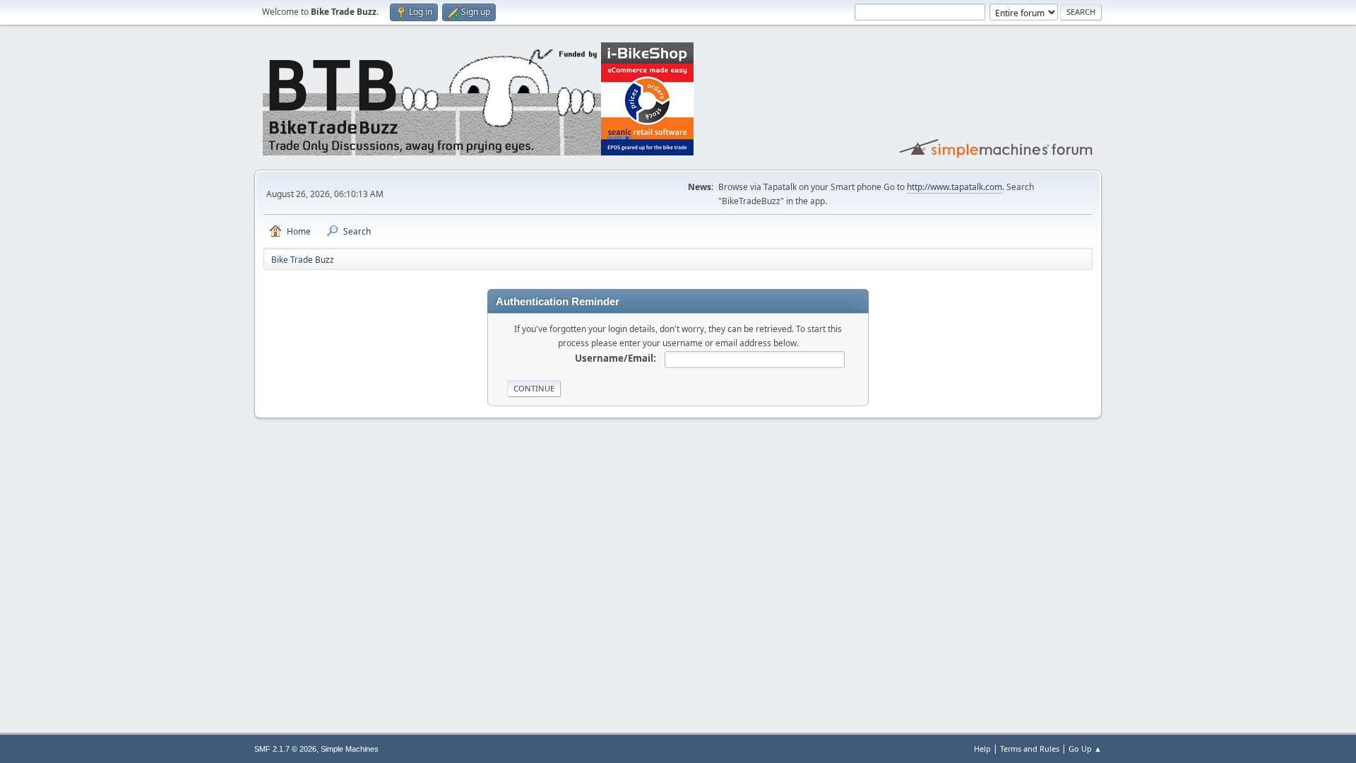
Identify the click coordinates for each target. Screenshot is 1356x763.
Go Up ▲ (1085, 748)
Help (982, 748)
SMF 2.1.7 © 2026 (285, 749)
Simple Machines (350, 749)
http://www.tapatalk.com (954, 187)
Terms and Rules (1029, 748)
